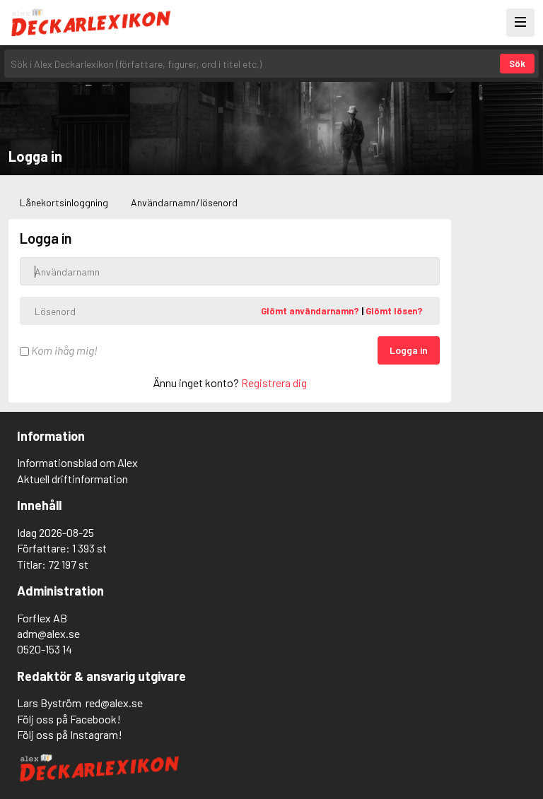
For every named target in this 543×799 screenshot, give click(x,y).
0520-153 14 (44, 649)
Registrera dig (274, 382)
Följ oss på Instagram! (69, 734)
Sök (517, 63)
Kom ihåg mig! (63, 350)
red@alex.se (114, 702)
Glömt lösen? (394, 310)
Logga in (409, 350)
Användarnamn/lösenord (184, 202)
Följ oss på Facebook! (69, 719)
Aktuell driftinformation (72, 478)
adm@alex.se (48, 633)
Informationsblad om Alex (77, 462)
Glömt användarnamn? (311, 310)
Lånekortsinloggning (64, 202)
